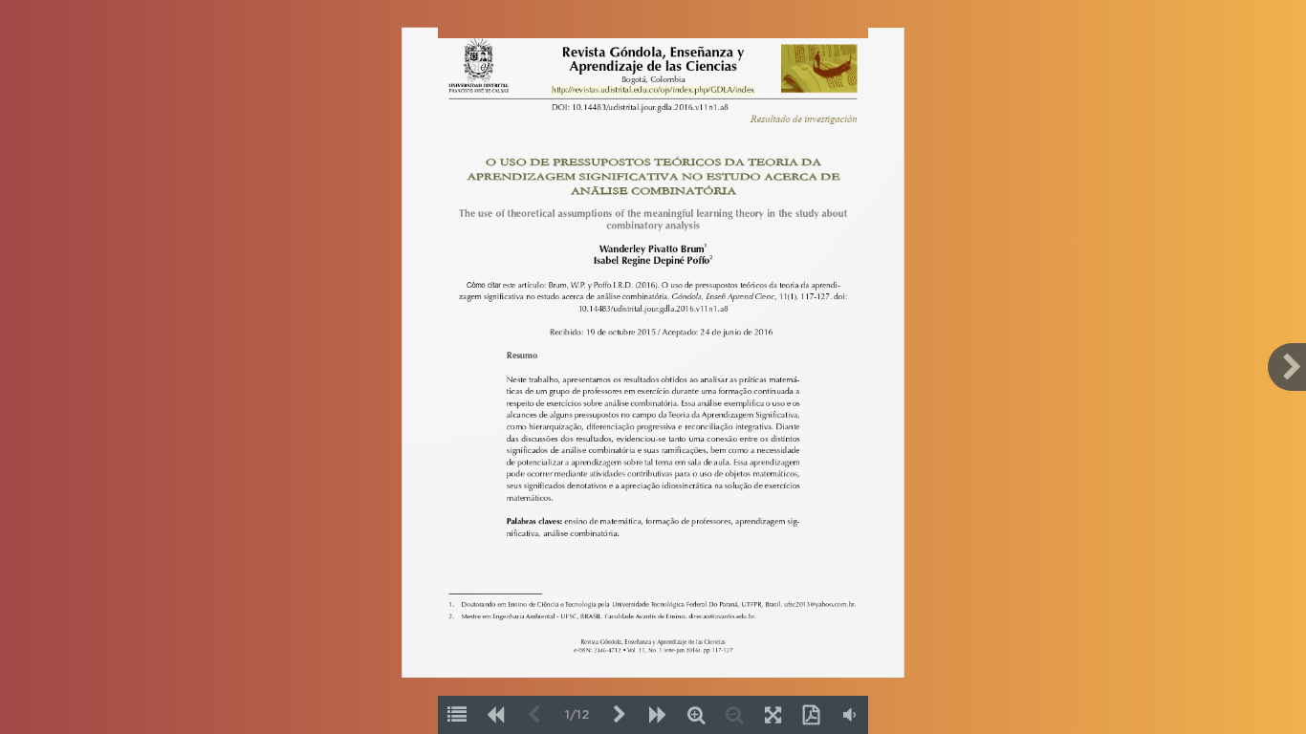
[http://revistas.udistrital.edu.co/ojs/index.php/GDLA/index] (652, 90)
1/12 (577, 715)
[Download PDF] (811, 715)
